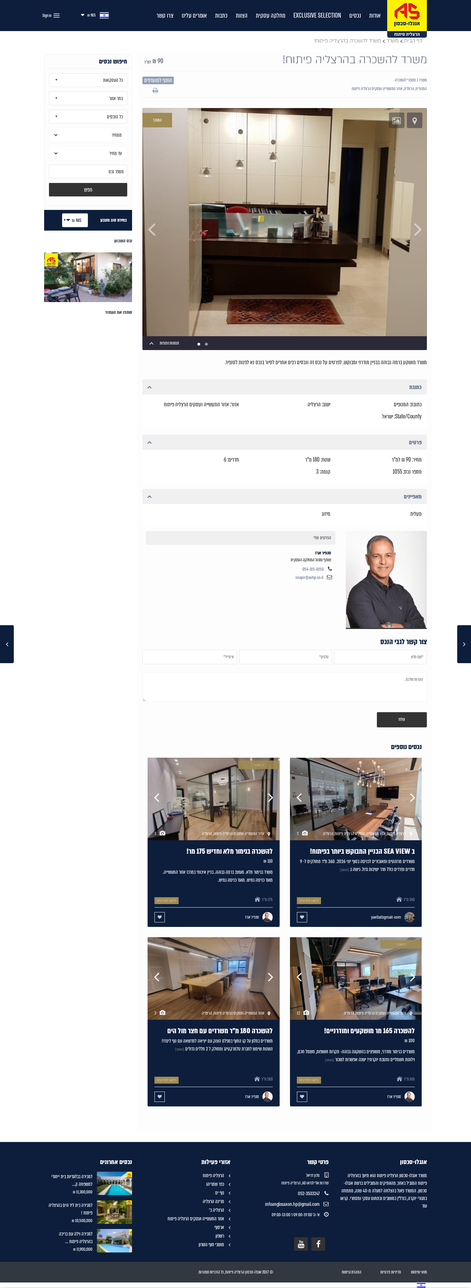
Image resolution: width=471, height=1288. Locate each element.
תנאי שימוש (419, 1272)
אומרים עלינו (194, 15)
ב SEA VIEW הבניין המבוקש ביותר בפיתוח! (362, 851)
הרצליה (409, 89)
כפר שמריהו (215, 1184)
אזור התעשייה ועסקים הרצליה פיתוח (377, 89)
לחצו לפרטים (309, 900)
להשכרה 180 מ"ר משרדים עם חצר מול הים (220, 1031)
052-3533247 (309, 1193)
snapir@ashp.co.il (309, 577)
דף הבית (413, 41)
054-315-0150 (313, 569)
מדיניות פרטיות (390, 1272)
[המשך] (344, 870)
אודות (375, 15)
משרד (393, 41)
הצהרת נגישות (351, 1272)
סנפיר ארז (386, 579)
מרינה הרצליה (213, 1201)
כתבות (221, 15)
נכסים (355, 15)
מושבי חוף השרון (211, 1244)
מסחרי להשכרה (405, 80)
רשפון (220, 1235)
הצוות (242, 15)
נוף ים (219, 1192)
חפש (88, 190)
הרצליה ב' (216, 1210)
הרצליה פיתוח (213, 1175)
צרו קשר (165, 15)
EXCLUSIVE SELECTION (317, 15)
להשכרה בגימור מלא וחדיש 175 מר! (230, 851)
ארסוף (219, 1227)
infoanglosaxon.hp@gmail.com (292, 1204)
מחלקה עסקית (270, 15)
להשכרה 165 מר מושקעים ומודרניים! (369, 1031)
